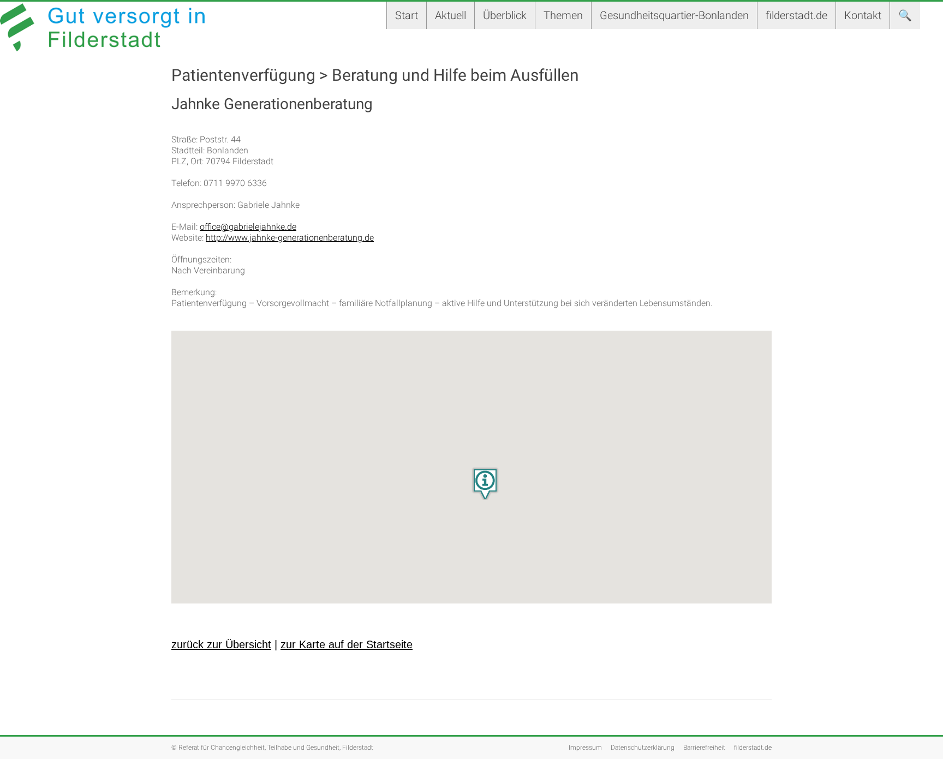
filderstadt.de (796, 15)
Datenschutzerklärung (643, 747)
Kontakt (862, 15)
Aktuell (450, 15)
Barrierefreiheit (704, 747)
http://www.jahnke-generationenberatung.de (290, 237)
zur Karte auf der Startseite (346, 644)
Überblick (505, 15)
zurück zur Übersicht (221, 644)
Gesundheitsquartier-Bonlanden (674, 15)
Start (406, 15)
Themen (563, 15)
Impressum (585, 747)
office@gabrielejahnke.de (248, 227)
